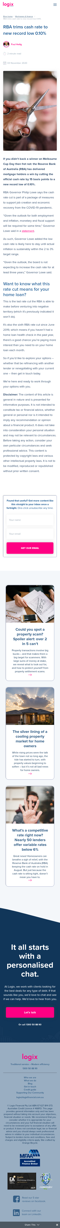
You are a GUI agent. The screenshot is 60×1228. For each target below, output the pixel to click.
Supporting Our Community (30, 1092)
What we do (30, 1080)
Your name (15, 520)
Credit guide (30, 1089)
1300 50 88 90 (30, 1068)
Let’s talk (30, 1012)
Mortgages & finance (24, 16)
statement (28, 231)
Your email (15, 533)
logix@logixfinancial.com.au (30, 1097)
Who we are (30, 1077)
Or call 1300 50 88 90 (30, 1024)
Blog (30, 1083)
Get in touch (30, 1086)
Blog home (8, 16)
